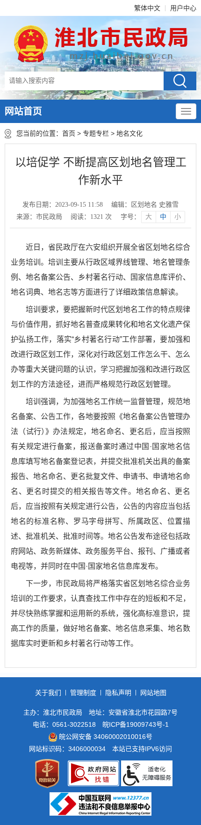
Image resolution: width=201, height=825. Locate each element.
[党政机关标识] (47, 773)
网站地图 (153, 692)
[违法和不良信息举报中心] (100, 804)
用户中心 (183, 8)
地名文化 (129, 133)
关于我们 (48, 692)
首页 (68, 133)
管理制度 (83, 692)
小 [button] (177, 216)
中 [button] (163, 216)
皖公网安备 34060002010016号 (105, 736)
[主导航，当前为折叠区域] (186, 111)
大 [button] (148, 216)
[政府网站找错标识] (93, 773)
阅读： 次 (91, 216)
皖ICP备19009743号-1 (135, 724)
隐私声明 (118, 692)
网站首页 (23, 111)
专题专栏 (96, 133)
